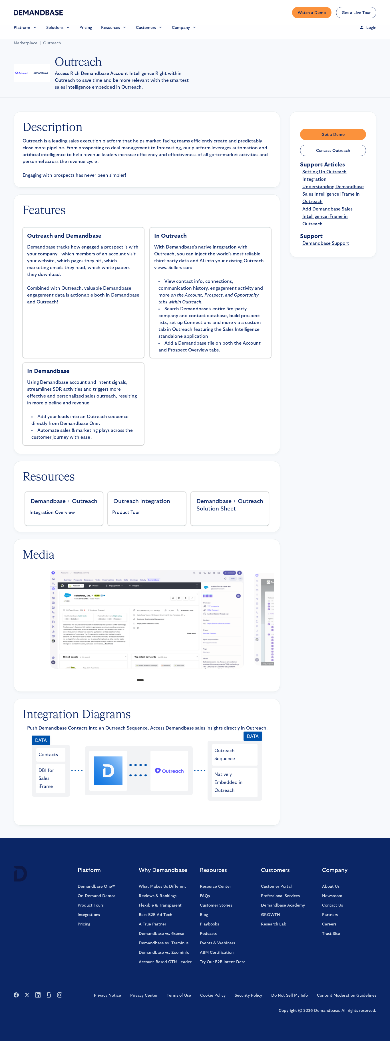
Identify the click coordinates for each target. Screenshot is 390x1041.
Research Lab (273, 924)
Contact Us (332, 905)
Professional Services (280, 895)
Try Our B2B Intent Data (223, 961)
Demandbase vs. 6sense (161, 933)
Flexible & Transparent (160, 905)
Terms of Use (179, 995)
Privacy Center (144, 995)
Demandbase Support (325, 243)
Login (371, 27)
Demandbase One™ (96, 886)
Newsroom (332, 895)
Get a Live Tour (356, 12)
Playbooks (209, 924)
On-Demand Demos (96, 895)
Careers (329, 924)
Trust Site (331, 933)
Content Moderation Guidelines (346, 995)
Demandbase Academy (283, 905)
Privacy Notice (107, 995)
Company (181, 27)
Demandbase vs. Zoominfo (164, 952)
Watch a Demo (312, 12)
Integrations (89, 914)
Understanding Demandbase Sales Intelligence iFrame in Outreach (333, 194)
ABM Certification (217, 952)
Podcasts (208, 933)
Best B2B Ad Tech (155, 914)
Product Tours (91, 905)
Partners (330, 914)
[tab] (140, 680)
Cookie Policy (213, 995)
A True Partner (152, 924)
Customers (146, 27)
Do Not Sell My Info (289, 995)
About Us (330, 886)
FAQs (205, 895)
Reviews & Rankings (157, 895)
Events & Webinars (217, 943)
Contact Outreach (333, 150)
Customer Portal (276, 886)
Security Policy (248, 995)
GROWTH (270, 914)
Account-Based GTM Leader (165, 961)
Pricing (85, 27)
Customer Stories (216, 905)
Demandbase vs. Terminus (163, 943)
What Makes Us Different (162, 886)
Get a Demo (333, 134)
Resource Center (215, 886)
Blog (204, 914)
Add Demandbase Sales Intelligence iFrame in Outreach (327, 216)
